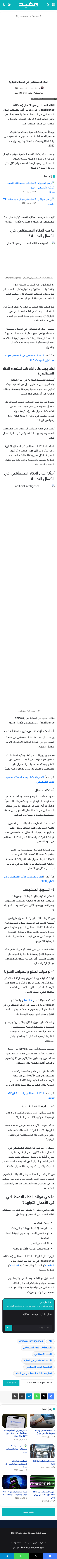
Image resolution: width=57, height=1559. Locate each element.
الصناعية (14, 1265)
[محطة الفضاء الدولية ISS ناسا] (42, 1451)
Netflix (28, 1000)
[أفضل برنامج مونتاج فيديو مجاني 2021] (46, 202)
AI (50, 1341)
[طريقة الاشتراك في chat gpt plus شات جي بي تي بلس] (42, 1482)
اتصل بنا (42, 1543)
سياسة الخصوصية (19, 1543)
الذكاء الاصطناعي (43, 1354)
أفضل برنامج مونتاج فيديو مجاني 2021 (19, 199)
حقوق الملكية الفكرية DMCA (32, 1547)
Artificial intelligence (30, 1341)
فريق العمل (32, 1543)
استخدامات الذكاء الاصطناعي (37, 1347)
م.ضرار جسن (35, 88)
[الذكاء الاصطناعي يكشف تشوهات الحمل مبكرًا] (42, 1421)
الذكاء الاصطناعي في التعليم (37, 1360)
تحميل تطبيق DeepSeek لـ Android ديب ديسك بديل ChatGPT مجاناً (15, 1433)
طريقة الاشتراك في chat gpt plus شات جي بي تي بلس (44, 1495)
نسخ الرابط (11, 1382)
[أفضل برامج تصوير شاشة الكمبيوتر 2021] (46, 188)
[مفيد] (28, 4)
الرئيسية (36, 16)
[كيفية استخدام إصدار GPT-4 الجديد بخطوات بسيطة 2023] (14, 1482)
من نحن (16, 1547)
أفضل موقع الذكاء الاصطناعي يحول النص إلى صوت (16, 1464)
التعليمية (50, 1265)
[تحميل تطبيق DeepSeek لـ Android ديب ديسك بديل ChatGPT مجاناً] (14, 1421)
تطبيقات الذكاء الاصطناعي (38, 1367)
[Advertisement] (28, 49)
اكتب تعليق (28, 1511)
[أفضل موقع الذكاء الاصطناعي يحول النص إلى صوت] (14, 1451)
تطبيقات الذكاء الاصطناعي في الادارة (33, 1373)
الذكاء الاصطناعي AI (23, 16)
